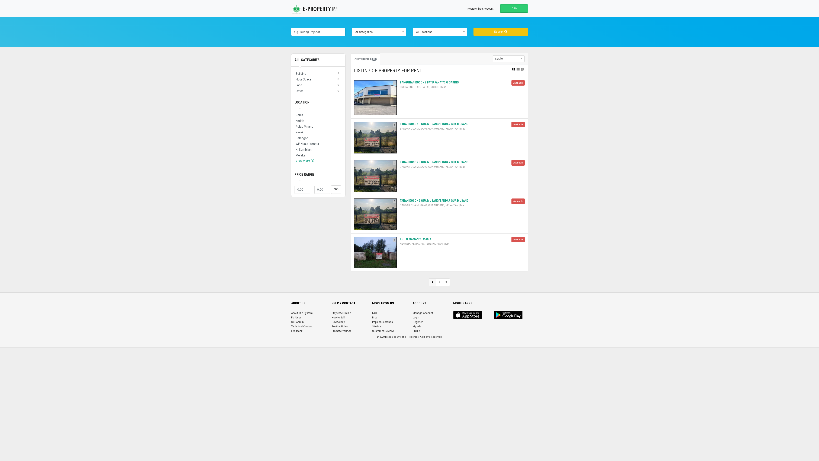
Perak (299, 132)
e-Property (320, 9)
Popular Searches (382, 322)
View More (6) (305, 160)
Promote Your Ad (341, 331)
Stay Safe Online (341, 313)
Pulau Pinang (304, 126)
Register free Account (481, 8)
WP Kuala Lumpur (307, 144)
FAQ (374, 313)
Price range (304, 174)
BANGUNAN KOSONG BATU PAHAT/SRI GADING (429, 82)
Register (418, 322)
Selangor (302, 138)
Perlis (299, 115)
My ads (417, 326)
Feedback (296, 331)
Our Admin (297, 322)
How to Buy (338, 322)
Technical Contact (302, 326)
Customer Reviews (383, 331)
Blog (375, 317)
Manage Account (423, 313)
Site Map (377, 326)
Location (302, 102)
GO (336, 189)
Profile (416, 331)
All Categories (307, 60)
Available (518, 83)
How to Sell (338, 317)
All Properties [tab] (364, 58)
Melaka (300, 155)
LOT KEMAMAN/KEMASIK (415, 239)
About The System (302, 313)
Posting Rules (340, 326)
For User (296, 317)
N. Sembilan (304, 149)
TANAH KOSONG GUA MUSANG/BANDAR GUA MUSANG (434, 124)
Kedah (300, 121)
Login (514, 8)
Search (499, 31)
